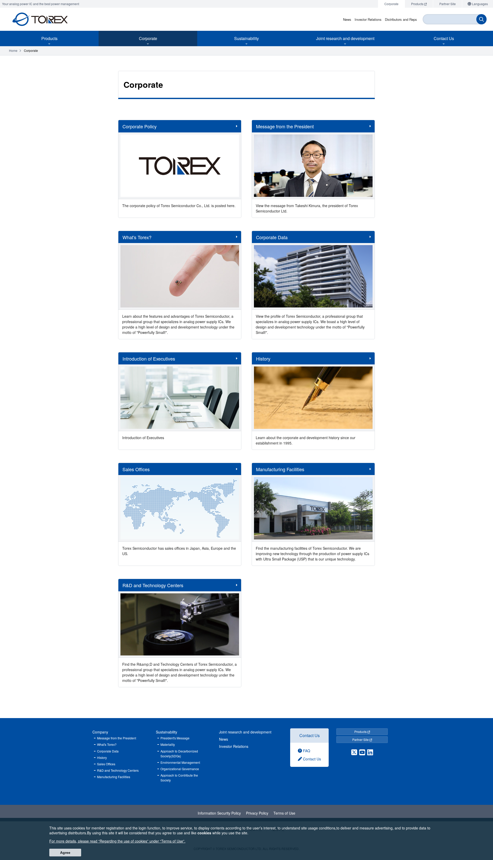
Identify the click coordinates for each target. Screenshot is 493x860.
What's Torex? (107, 744)
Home (13, 50)
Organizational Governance (179, 769)
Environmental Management (180, 762)
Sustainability (166, 732)
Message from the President (116, 738)
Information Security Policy (219, 813)
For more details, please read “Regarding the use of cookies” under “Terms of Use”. (117, 841)
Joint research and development (245, 732)
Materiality (167, 744)
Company (100, 732)
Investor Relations (233, 746)
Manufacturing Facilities (113, 777)
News (223, 739)
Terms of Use (284, 813)
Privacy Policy (257, 813)
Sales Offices (106, 764)
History (102, 757)
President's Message (174, 738)
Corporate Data (108, 751)
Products (360, 731)
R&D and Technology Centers (118, 770)
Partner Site (360, 739)
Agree (65, 853)
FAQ (306, 750)
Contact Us (309, 735)
